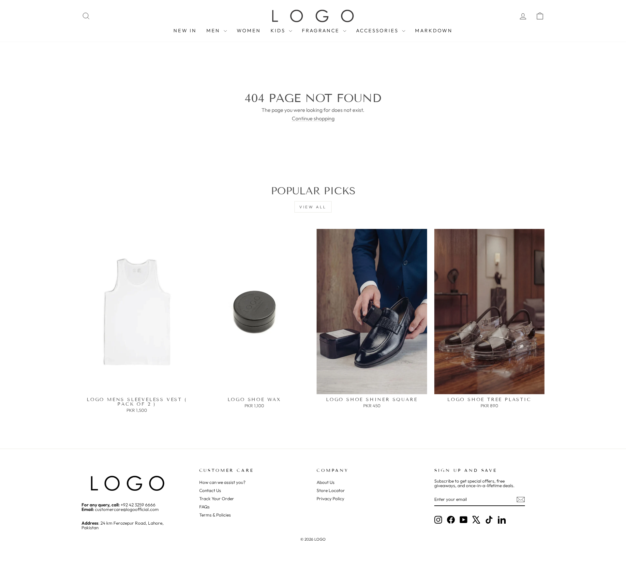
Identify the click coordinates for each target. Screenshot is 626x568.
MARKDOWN (434, 30)
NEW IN (185, 30)
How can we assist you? (222, 482)
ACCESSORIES (378, 30)
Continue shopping (313, 118)
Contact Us (210, 490)
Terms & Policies (215, 515)
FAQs (204, 507)
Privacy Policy (330, 498)
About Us (326, 482)
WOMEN (249, 30)
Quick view (136, 388)
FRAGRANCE (321, 30)
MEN (214, 30)
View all (313, 206)
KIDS (279, 30)
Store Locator (331, 490)
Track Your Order (216, 498)
